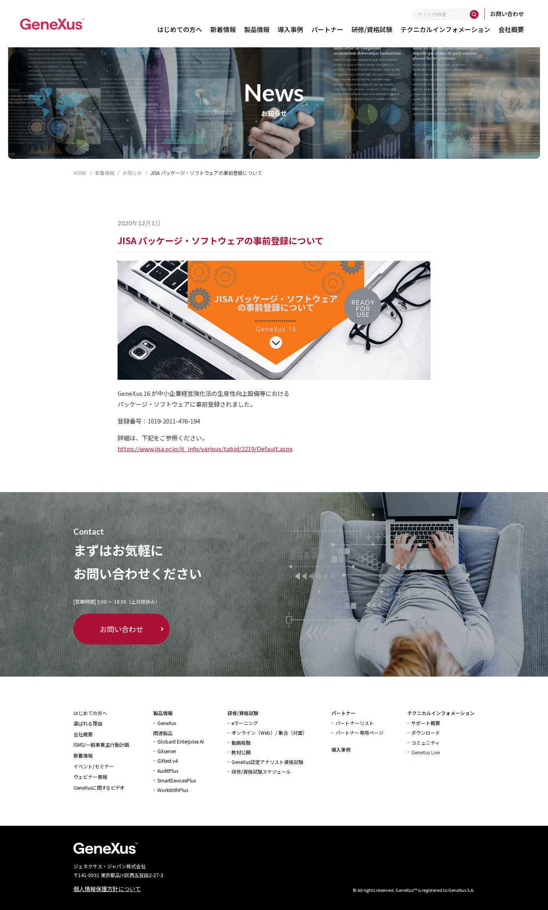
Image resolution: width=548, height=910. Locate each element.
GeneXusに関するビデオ (98, 787)
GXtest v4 (167, 760)
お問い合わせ (507, 14)
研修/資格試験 (371, 29)
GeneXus (166, 722)
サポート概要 (425, 722)
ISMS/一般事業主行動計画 (101, 744)
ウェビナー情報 (90, 776)
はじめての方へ (179, 29)
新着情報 (223, 29)
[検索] (474, 14)
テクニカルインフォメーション (445, 29)
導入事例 (290, 29)
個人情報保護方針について (107, 889)
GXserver (166, 751)
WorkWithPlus (172, 789)
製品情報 (257, 29)
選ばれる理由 (87, 723)
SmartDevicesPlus (176, 780)
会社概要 (511, 29)
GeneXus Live (425, 752)
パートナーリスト (354, 722)
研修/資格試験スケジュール (261, 771)
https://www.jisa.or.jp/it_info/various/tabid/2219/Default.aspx (205, 448)
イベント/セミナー (93, 766)
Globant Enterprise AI (180, 741)
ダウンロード (425, 732)
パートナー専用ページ (359, 732)
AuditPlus (167, 770)
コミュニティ (425, 742)
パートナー (327, 29)
